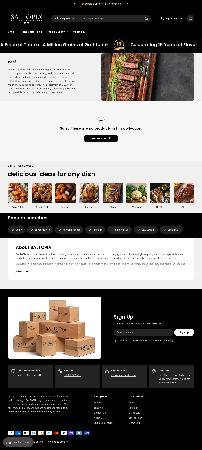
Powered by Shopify (57, 441)
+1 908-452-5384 (72, 375)
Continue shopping (101, 138)
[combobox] (101, 18)
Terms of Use (151, 340)
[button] (75, 4)
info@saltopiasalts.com (123, 375)
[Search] (146, 18)
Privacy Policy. (167, 340)
